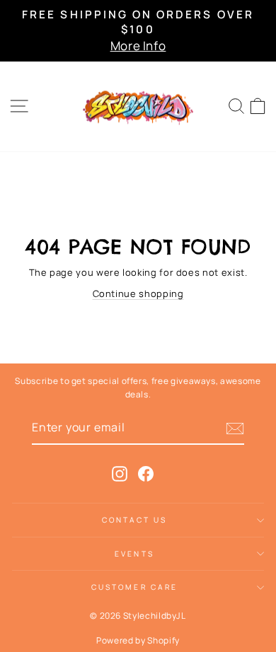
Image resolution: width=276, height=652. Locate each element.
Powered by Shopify (138, 640)
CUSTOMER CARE (134, 587)
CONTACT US (135, 520)
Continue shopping (138, 293)
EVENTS (134, 554)
